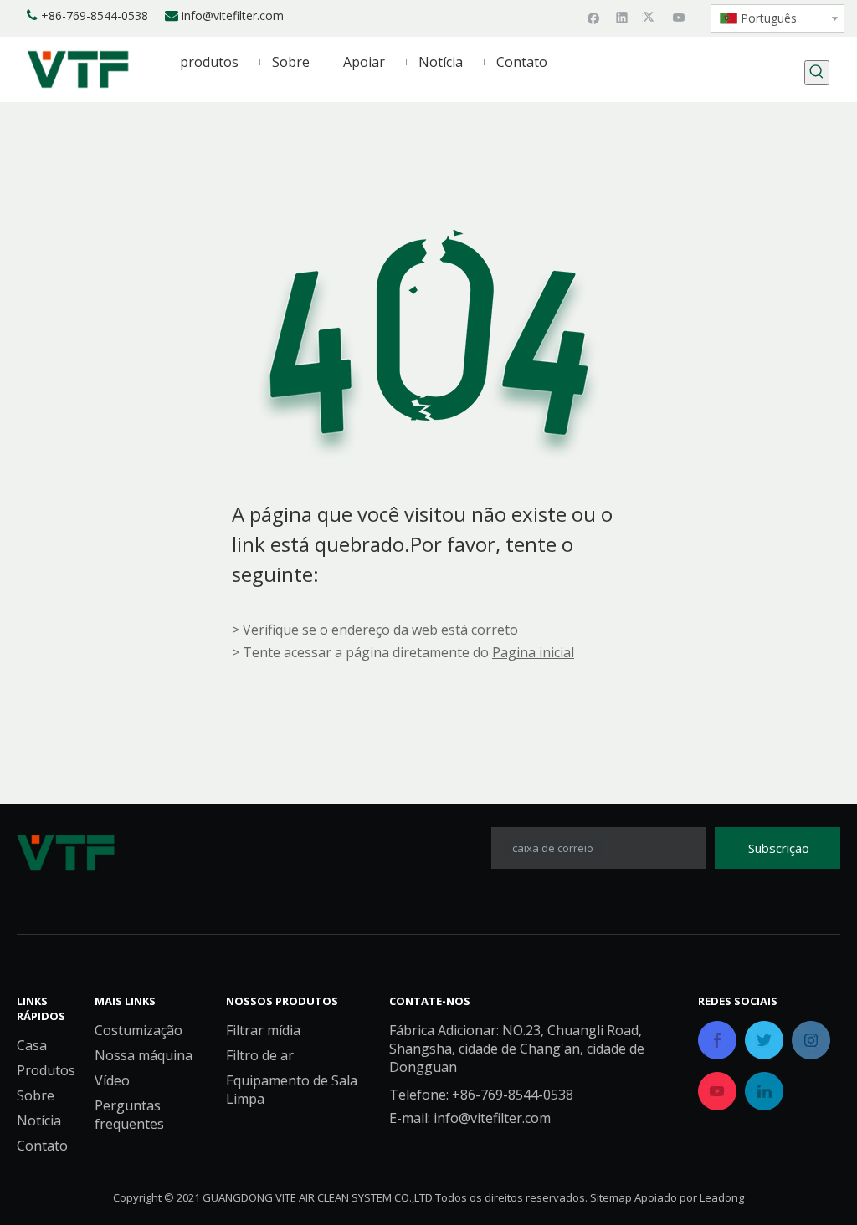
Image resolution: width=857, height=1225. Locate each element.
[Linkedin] (622, 17)
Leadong (722, 1197)
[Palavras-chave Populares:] (816, 72)
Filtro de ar (260, 1055)
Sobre (35, 1095)
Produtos (46, 1070)
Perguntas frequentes (129, 1114)
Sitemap (611, 1197)
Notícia (39, 1120)
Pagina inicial (533, 652)
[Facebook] (593, 17)
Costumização (138, 1030)
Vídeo (112, 1080)
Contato (42, 1145)
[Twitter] (650, 17)
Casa (32, 1045)
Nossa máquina (143, 1055)
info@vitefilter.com (233, 15)
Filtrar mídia (263, 1030)
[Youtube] (679, 17)
